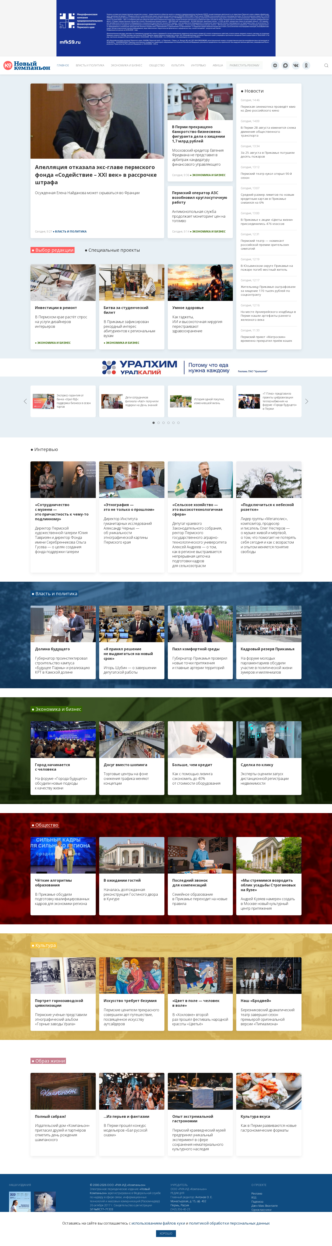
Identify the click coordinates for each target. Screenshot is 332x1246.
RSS (253, 1198)
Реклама (256, 1193)
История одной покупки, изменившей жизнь (209, 401)
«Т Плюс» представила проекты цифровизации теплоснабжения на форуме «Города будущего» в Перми (280, 401)
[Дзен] (275, 65)
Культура (177, 65)
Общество (157, 65)
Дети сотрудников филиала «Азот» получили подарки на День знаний (142, 401)
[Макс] (285, 65)
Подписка (257, 1202)
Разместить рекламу (244, 65)
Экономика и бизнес (126, 65)
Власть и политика (90, 65)
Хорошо (166, 1233)
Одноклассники (261, 1210)
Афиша (218, 65)
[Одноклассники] (306, 65)
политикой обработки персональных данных (229, 1223)
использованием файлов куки (158, 1223)
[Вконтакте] (296, 65)
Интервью (198, 65)
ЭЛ (101, 1209)
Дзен (254, 1206)
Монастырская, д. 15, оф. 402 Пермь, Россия (188, 1203)
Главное (63, 65)
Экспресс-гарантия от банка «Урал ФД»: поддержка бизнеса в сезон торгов (74, 401)
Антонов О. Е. (204, 1197)
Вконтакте (271, 1206)
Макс (261, 1206)
